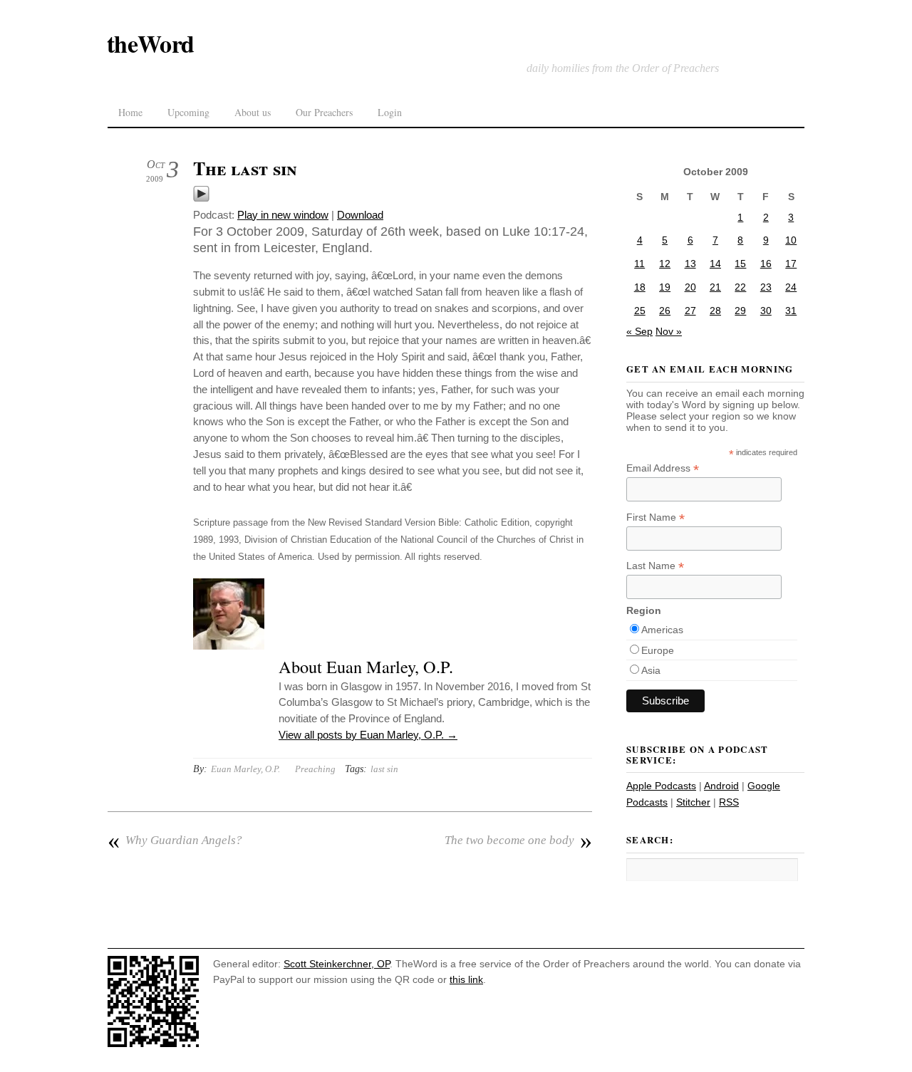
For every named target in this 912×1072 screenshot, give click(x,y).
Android (721, 785)
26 (664, 310)
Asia (650, 670)
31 (791, 310)
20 (690, 287)
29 (740, 310)
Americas (662, 629)
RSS (729, 802)
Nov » (669, 331)
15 (740, 263)
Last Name (655, 566)
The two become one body (518, 840)
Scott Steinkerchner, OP (337, 963)
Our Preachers (324, 112)
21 (715, 287)
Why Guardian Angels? (175, 840)
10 (791, 240)
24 (791, 287)
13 (690, 263)
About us (252, 112)
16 (766, 263)
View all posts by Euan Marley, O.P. (368, 735)
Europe (657, 650)
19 (664, 287)
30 (766, 310)
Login (390, 112)
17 (791, 263)
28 (715, 310)
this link (466, 979)
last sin (384, 769)
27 (690, 310)
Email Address (662, 468)
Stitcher (693, 802)
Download (360, 215)
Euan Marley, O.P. (245, 769)
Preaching (315, 769)
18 (640, 287)
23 (766, 287)
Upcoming (188, 112)
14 (715, 263)
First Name (655, 517)
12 (664, 263)
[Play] (201, 198)
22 (740, 287)
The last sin (245, 168)
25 (640, 310)
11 (639, 263)
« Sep (639, 331)
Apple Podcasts (661, 785)
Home (130, 112)
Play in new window (282, 215)
